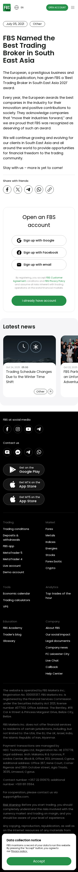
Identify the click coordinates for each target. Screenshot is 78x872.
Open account (57, 7)
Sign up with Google (38, 240)
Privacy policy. (19, 851)
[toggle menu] (72, 7)
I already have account (39, 300)
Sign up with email (37, 264)
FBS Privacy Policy (55, 281)
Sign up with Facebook (40, 252)
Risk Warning (11, 805)
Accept (39, 861)
